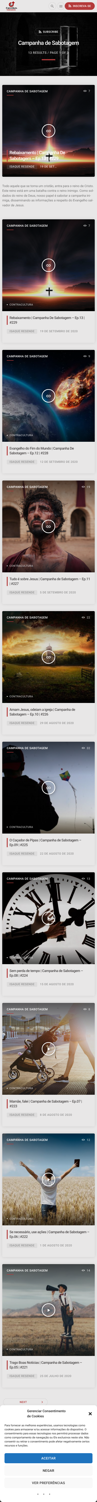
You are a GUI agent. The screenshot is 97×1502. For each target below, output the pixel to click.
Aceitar (48, 1458)
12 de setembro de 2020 (59, 462)
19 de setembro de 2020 (59, 331)
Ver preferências (48, 1483)
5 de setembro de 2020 (58, 592)
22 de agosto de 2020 (57, 854)
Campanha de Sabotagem (27, 91)
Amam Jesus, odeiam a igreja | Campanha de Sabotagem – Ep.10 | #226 (42, 711)
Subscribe (48, 32)
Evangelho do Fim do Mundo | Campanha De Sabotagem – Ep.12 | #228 (41, 450)
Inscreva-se (79, 6)
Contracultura (21, 304)
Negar (48, 1471)
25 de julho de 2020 (56, 1376)
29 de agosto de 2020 (57, 723)
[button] (90, 1413)
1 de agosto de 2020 (56, 1245)
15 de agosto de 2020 (57, 984)
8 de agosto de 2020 (56, 1115)
